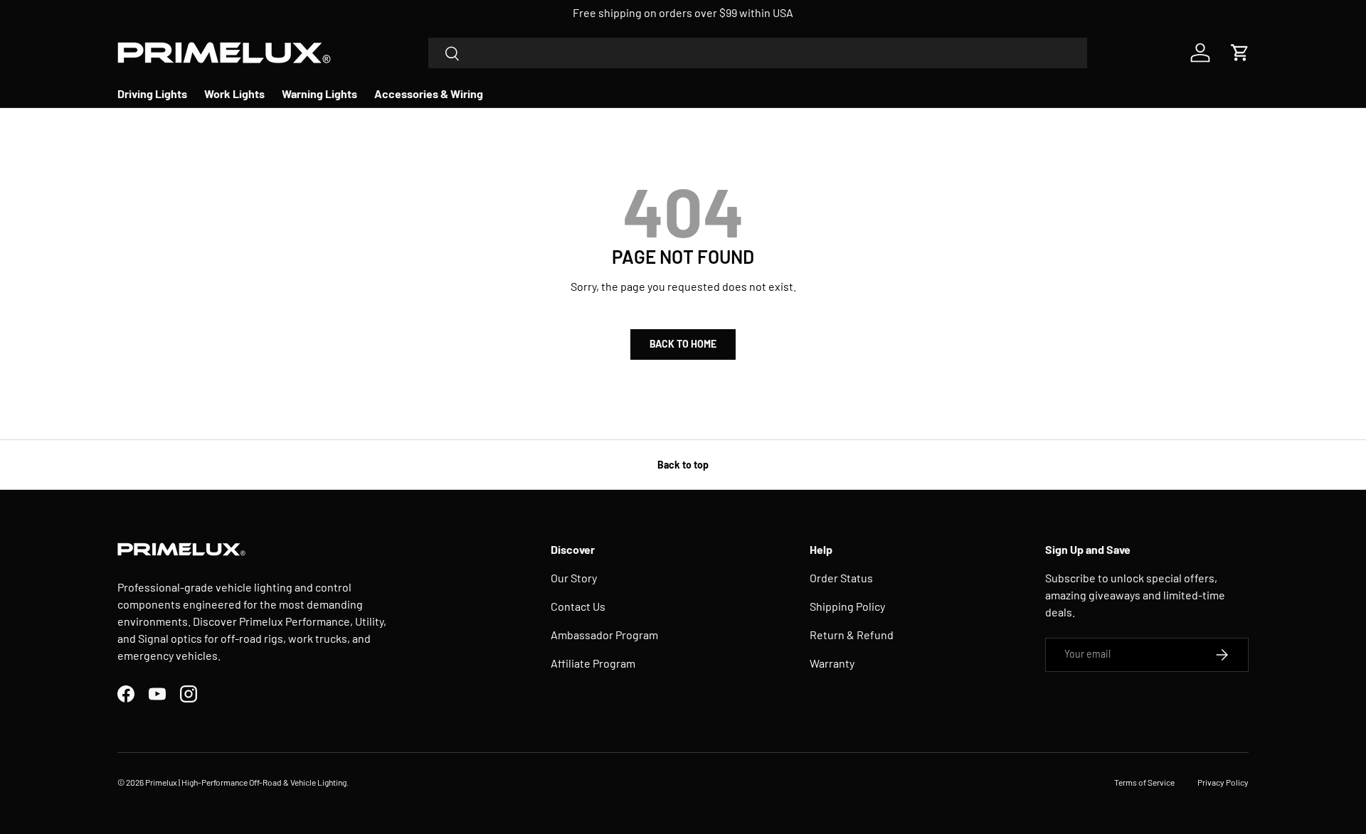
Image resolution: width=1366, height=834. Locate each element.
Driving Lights (152, 93)
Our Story (574, 577)
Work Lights (234, 93)
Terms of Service (1144, 782)
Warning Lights (319, 93)
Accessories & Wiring (428, 93)
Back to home (683, 344)
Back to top (683, 465)
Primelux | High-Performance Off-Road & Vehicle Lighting (245, 782)
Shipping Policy (847, 606)
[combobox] (758, 53)
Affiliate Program (593, 663)
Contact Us (578, 606)
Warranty (832, 663)
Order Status (841, 577)
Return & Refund (852, 634)
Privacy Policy (1223, 782)
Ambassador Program (604, 634)
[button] (1240, 52)
